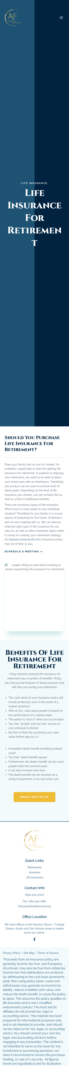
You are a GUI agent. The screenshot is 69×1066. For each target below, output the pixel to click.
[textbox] (34, 717)
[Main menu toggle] (61, 18)
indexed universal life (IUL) (25, 539)
